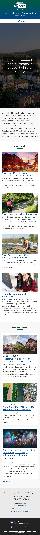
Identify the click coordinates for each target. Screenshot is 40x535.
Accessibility (22, 531)
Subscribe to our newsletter (21, 509)
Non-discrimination (13, 531)
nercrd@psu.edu (22, 505)
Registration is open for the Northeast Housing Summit (17, 360)
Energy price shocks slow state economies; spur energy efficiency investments (19, 452)
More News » (6, 482)
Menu (19, 21)
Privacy (5, 531)
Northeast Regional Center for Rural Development (20, 14)
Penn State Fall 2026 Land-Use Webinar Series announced (19, 408)
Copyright (29, 531)
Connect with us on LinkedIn (21, 511)
